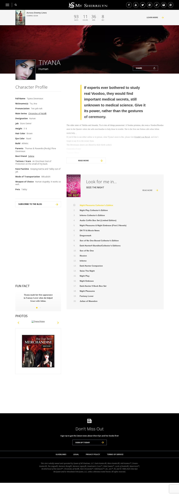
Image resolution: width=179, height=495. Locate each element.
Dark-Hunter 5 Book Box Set (93, 286)
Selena (31, 156)
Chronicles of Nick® (37, 113)
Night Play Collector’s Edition (94, 210)
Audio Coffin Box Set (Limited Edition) (98, 220)
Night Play (85, 276)
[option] (38, 298)
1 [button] (36, 307)
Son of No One (87, 251)
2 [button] (40, 307)
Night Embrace (87, 281)
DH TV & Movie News (90, 230)
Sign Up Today (82, 442)
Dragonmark (85, 235)
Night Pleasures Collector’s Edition (96, 205)
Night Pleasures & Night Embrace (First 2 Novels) (103, 225)
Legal (76, 454)
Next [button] (58, 321)
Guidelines (61, 454)
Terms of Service (115, 454)
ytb (135, 5)
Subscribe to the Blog (30, 204)
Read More (83, 160)
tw (142, 5)
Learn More (152, 18)
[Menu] (7, 5)
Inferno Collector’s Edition (92, 215)
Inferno (83, 261)
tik (156, 5)
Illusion (83, 256)
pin (149, 5)
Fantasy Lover (86, 296)
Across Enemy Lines (37, 12)
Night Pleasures (87, 291)
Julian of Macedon (88, 301)
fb (128, 5)
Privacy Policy (93, 454)
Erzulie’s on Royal (142, 137)
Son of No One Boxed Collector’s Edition (99, 240)
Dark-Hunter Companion (91, 266)
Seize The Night (87, 271)
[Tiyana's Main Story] (74, 186)
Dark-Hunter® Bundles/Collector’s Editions (100, 245)
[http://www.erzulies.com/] (38, 321)
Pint (170, 5)
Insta (163, 5)
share (139, 68)
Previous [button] (18, 321)
